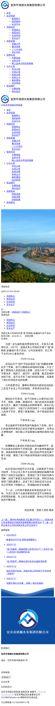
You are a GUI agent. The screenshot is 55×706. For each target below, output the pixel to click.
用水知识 (16, 91)
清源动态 (10, 27)
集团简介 (16, 18)
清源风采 (10, 191)
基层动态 (16, 32)
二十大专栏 (17, 49)
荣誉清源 (16, 194)
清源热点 (16, 30)
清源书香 (16, 197)
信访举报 (16, 83)
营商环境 (10, 55)
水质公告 (16, 72)
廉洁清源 (16, 47)
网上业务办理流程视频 (22, 63)
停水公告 (16, 69)
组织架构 (16, 21)
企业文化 (16, 24)
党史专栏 (16, 52)
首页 (8, 13)
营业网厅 (10, 86)
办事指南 (16, 58)
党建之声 (16, 44)
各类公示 (16, 77)
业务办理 (16, 61)
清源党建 (10, 41)
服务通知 (16, 80)
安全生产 (16, 38)
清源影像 (16, 199)
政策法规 (16, 75)
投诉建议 (10, 202)
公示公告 (10, 66)
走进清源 (10, 16)
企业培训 (16, 35)
